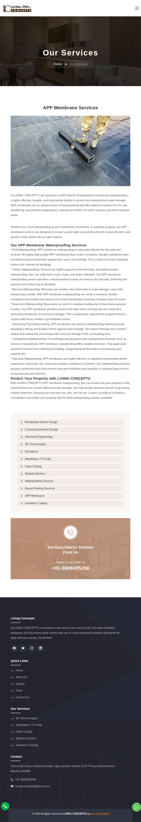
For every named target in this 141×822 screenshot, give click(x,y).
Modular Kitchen (35, 473)
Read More (45, 637)
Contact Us (22, 697)
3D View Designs (35, 444)
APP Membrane (34, 495)
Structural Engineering (38, 436)
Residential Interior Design (41, 422)
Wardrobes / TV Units (38, 458)
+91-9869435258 (70, 568)
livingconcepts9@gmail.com (32, 786)
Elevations (31, 451)
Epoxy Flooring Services (40, 488)
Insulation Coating (36, 503)
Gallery (20, 683)
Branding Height (100, 813)
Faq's (19, 690)
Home (58, 64)
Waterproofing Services (39, 481)
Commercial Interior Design (41, 429)
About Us (21, 677)
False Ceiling (33, 466)
